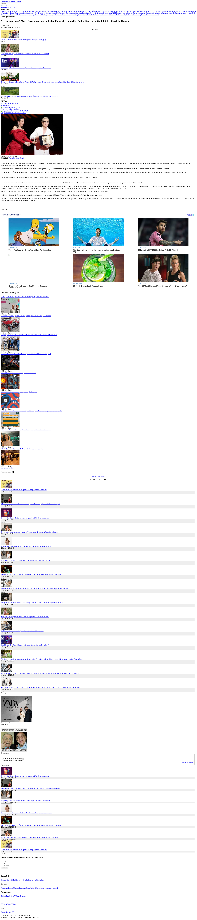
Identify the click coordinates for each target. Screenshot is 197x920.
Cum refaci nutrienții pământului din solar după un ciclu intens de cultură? (135, 15)
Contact (12, 2)
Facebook (16, 158)
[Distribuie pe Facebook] (2, 43)
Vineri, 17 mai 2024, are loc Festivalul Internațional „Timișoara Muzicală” (25, 297)
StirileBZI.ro (5, 896)
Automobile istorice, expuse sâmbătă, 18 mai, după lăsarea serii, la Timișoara (26, 316)
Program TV (10, 912)
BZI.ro (11, 896)
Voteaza (4, 868)
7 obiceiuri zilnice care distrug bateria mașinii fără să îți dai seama (22, 631)
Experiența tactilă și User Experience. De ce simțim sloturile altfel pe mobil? (90, 13)
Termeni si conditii (7, 880)
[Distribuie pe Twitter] (4, 43)
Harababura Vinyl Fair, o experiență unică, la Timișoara (19, 392)
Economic (22, 888)
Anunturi (18, 2)
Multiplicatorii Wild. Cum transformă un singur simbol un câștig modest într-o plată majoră (75, 11)
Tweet (11, 158)
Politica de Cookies (19, 880)
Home (3, 2)
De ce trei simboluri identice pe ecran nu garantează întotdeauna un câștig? (129, 11)
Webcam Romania (20, 896)
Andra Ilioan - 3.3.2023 (8, 105)
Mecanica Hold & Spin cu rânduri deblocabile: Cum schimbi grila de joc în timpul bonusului (145, 13)
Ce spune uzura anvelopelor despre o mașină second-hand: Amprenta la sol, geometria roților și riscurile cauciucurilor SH (40, 673)
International (40, 888)
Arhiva (7, 2)
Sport (28, 888)
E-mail (22, 158)
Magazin (16, 888)
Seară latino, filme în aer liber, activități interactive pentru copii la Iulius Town (26, 68)
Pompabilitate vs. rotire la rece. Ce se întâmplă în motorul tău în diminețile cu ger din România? (80, 15)
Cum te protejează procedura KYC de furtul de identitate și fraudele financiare (40, 13)
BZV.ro (13, 7)
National (33, 888)
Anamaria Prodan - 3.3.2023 (10, 109)
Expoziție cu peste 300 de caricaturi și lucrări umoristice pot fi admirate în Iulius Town (29, 335)
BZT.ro (3, 7)
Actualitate (4, 888)
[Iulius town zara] (16, 721)
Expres (10, 888)
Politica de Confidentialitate (35, 880)
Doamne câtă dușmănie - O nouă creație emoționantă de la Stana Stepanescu (26, 430)
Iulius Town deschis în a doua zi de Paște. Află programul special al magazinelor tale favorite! (31, 411)
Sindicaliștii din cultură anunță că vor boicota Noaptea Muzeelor (22, 449)
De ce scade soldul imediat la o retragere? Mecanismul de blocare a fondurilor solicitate (29, 532)
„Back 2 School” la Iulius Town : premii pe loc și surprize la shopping (23, 11)
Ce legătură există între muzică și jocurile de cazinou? (18, 373)
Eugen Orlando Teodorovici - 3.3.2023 (13, 113)
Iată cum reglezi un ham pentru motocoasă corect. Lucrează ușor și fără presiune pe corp (29, 96)
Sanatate (47, 888)
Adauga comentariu (7, 468)
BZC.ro (8, 7)
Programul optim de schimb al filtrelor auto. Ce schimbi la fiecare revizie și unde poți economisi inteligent (35, 588)
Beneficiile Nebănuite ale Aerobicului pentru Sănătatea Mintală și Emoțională (26, 354)
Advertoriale (54, 888)
